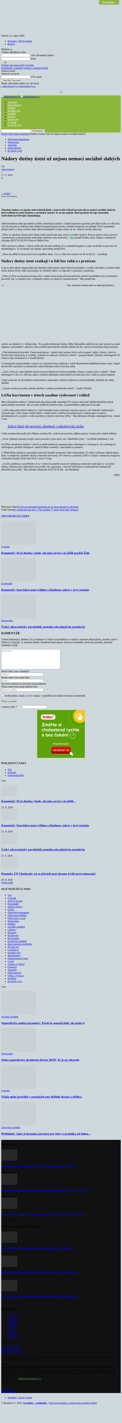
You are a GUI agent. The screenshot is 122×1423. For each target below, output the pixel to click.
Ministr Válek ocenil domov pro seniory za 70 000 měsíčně (39, 1272)
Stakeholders (14, 955)
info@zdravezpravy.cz (12, 1352)
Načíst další (7, 882)
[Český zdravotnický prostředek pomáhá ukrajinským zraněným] (18, 617)
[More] (87, 182)
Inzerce (11, 44)
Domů (4, 134)
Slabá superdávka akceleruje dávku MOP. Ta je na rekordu (40, 1060)
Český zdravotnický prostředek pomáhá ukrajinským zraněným (43, 626)
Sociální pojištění (16, 926)
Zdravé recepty (15, 901)
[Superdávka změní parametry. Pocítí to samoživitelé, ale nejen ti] (18, 1014)
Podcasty (12, 932)
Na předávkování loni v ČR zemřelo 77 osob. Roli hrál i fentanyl (46, 509)
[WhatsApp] (64, 183)
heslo (33, 58)
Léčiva (11, 909)
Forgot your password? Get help (17, 65)
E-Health (12, 122)
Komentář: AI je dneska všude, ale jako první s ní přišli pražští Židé (45, 553)
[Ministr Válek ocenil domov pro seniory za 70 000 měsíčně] (9, 1266)
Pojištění (12, 113)
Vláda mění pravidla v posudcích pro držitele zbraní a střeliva (41, 1096)
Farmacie (12, 967)
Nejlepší (12, 772)
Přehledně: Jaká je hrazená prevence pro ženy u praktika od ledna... (45, 1133)
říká (72, 237)
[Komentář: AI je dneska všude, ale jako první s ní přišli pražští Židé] (18, 543)
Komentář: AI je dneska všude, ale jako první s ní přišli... (38, 801)
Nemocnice (13, 142)
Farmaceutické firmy (18, 958)
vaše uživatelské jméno (42, 55)
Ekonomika (7, 620)
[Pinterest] (52, 183)
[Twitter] (41, 183)
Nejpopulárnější (16, 775)
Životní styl (13, 947)
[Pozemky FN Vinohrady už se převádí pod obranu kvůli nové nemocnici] (9, 867)
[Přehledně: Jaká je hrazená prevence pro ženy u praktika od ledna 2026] (18, 1124)
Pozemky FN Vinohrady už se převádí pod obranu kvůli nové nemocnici (48, 873)
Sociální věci (14, 110)
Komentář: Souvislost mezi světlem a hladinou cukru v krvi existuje (45, 589)
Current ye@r (9, 707)
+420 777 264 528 (10, 1346)
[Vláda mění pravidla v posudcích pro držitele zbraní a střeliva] (18, 1087)
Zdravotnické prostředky (20, 944)
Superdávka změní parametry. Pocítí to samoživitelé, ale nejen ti (42, 1023)
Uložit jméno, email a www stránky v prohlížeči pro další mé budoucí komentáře (44, 695)
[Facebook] (29, 183)
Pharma (11, 116)
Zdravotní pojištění (17, 915)
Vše (10, 769)
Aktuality (12, 102)
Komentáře (6, 583)
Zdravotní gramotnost (19, 134)
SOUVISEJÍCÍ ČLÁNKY (15, 516)
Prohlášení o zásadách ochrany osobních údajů (24, 68)
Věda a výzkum (16, 975)
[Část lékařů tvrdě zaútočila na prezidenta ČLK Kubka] (9, 1242)
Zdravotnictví (14, 105)
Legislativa (13, 949)
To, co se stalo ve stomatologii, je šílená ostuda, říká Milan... (40, 1296)
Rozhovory (13, 119)
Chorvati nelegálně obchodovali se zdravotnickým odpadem (48, 506)
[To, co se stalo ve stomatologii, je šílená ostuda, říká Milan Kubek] (9, 1290)
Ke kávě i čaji (14, 125)
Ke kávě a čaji (15, 150)
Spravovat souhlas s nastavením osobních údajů (73, 1403)
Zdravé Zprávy (15, 906)
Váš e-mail (36, 76)
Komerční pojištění (17, 941)
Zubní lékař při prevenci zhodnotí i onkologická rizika (46, 426)
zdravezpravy (8, 169)
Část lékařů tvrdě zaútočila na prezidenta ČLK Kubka (36, 1248)
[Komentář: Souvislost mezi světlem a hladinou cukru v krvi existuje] (18, 580)
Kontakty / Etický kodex (20, 41)
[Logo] (11, 96)
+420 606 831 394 (10, 1349)
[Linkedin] (75, 183)
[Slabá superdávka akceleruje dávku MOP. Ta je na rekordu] (18, 1050)
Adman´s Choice (16, 964)
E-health (5, 546)
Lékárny (12, 929)
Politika (11, 108)
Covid (11, 961)
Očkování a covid (16, 918)
